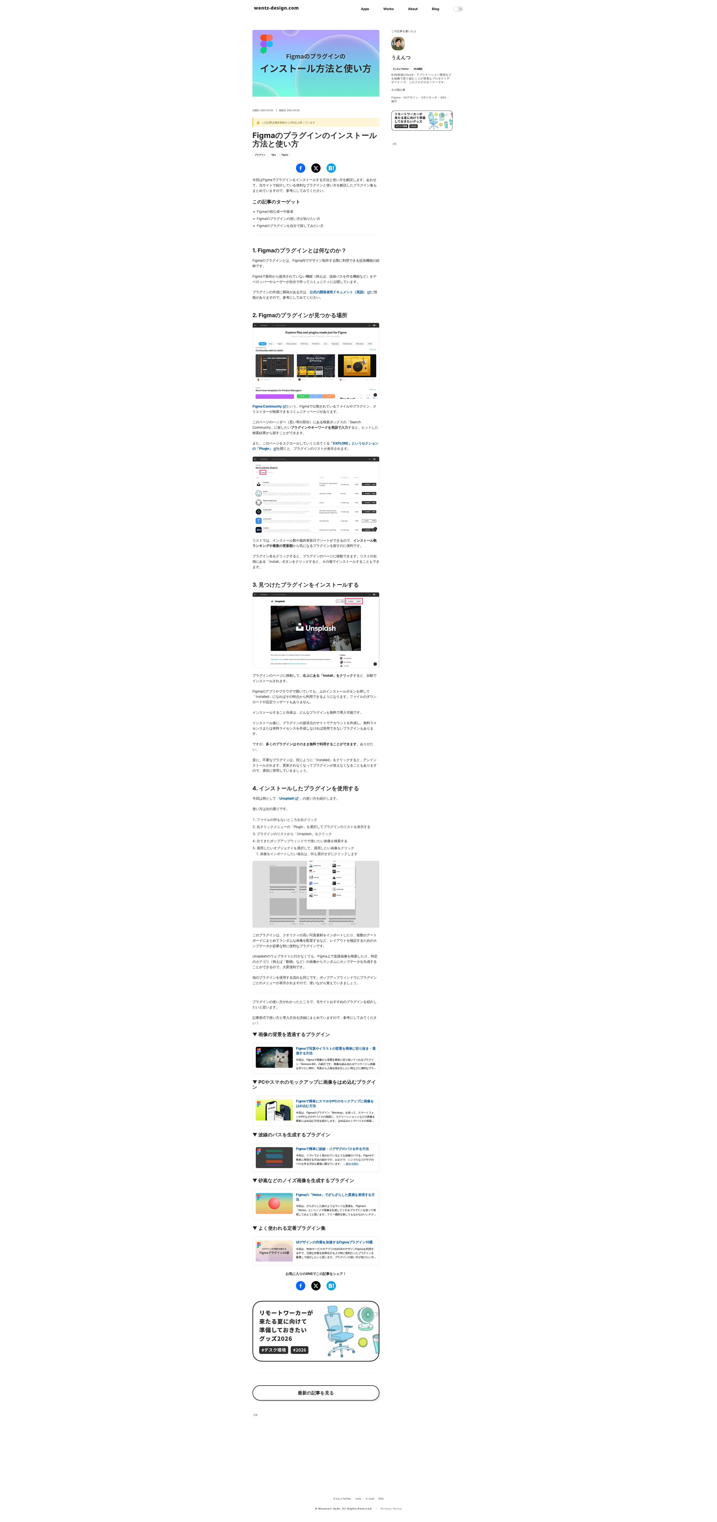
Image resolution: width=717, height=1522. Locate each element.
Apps (365, 9)
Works (388, 9)
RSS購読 (418, 68)
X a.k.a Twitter (401, 68)
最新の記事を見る (316, 1393)
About (413, 9)
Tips (273, 154)
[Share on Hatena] (331, 168)
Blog (435, 9)
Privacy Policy (391, 1508)
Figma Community (267, 406)
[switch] (458, 9)
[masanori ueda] (276, 9)
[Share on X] (316, 168)
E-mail (370, 1498)
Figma (285, 154)
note (358, 1498)
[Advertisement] (315, 1446)
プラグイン (260, 154)
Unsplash (286, 798)
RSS (381, 1498)
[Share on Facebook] (300, 168)
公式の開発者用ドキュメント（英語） (338, 292)
